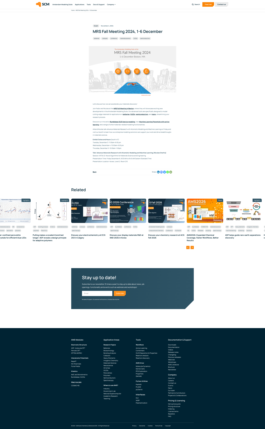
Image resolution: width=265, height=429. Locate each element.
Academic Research (111, 396)
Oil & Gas (107, 368)
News (170, 388)
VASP (138, 400)
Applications (79, 4)
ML (188, 230)
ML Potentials (76, 364)
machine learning (231, 230)
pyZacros (139, 389)
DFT (232, 227)
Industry (107, 389)
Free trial (208, 4)
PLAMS (138, 387)
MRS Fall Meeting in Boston (124, 108)
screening (241, 230)
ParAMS (138, 384)
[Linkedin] (158, 172)
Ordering (171, 409)
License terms (173, 411)
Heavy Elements (109, 358)
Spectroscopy (109, 380)
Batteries (107, 348)
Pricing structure (174, 406)
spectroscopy (76, 230)
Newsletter (172, 370)
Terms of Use (158, 426)
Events (170, 385)
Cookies (150, 426)
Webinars (171, 360)
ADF (35, 227)
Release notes (173, 352)
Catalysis (107, 355)
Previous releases (174, 357)
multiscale (178, 230)
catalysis (104, 38)
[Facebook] (161, 172)
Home (73, 10)
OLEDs (135, 38)
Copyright (168, 426)
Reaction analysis (142, 355)
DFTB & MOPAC (76, 353)
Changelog (172, 355)
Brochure (171, 367)
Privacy (134, 426)
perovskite (10, 230)
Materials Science (110, 363)
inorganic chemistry (252, 227)
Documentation (173, 347)
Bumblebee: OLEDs (78, 377)
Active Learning (141, 348)
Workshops (172, 362)
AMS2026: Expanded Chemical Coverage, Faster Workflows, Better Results (203, 238)
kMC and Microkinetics (79, 374)
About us (171, 378)
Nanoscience (108, 365)
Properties (139, 374)
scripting (208, 230)
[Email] (170, 172)
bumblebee (118, 227)
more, (154, 114)
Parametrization (141, 403)
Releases (200, 230)
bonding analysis (43, 227)
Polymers (107, 375)
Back (94, 172)
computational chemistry (156, 230)
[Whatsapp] (167, 172)
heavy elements (240, 227)
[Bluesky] (164, 172)
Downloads (172, 345)
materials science (125, 38)
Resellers (171, 414)
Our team (171, 390)
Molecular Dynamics (143, 366)
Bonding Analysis (110, 353)
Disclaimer (142, 426)
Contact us (221, 4)
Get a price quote (174, 404)
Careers (171, 380)
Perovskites (108, 373)
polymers (17, 230)
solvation (249, 230)
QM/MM (139, 376)
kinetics (52, 227)
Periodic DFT (75, 350)
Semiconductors (109, 378)
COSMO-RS (204, 227)
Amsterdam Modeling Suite (62, 4)
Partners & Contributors (176, 393)
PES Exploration (141, 371)
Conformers (140, 350)
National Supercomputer (112, 394)
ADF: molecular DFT (78, 348)
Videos (170, 350)
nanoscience (20, 227)
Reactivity (44, 230)
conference (114, 38)
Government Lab (110, 391)
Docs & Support (99, 4)
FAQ (169, 416)
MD (13, 227)
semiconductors (145, 38)
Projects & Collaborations (177, 395)
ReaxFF (73, 361)
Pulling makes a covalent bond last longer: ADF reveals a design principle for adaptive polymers (49, 238)
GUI (137, 398)
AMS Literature (173, 365)
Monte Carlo (140, 369)
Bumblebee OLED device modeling (122, 122)
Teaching (107, 398)
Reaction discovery (143, 358)
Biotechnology (109, 350)
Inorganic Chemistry (111, 360)
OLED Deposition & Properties (146, 353)
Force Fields (75, 366)
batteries (96, 38)
